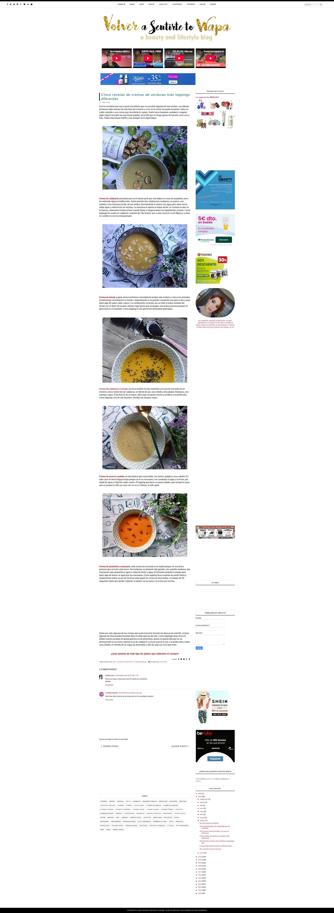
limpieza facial (135, 817)
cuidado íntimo (167, 809)
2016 (200, 875)
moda (176, 817)
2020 (200, 863)
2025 (200, 794)
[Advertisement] (144, 607)
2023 (200, 797)
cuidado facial (139, 809)
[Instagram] (17, 4)
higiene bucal (179, 813)
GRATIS (151, 4)
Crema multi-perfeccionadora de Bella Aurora (216, 846)
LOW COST (163, 4)
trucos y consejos (157, 825)
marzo (202, 818)
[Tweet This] (181, 659)
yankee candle (118, 830)
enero (202, 853)
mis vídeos (168, 817)
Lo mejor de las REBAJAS (207, 97)
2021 (200, 860)
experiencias (129, 813)
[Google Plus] (21, 4)
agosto (202, 802)
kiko (117, 817)
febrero (202, 821)
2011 (200, 890)
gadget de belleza (154, 813)
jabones (111, 817)
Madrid (112, 801)
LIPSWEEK (191, 4)
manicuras (157, 817)
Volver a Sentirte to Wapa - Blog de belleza (161, 910)
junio (202, 808)
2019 (200, 866)
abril (201, 814)
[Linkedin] (28, 4)
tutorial (170, 825)
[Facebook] (7, 4)
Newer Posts (110, 746)
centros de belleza (107, 805)
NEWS (132, 4)
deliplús (179, 809)
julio (201, 805)
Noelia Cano (109, 675)
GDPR (141, 4)
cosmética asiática (153, 805)
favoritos (140, 813)
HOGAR (202, 4)
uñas (102, 830)
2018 (200, 869)
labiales (125, 817)
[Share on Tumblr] (189, 659)
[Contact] (31, 4)
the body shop (117, 825)
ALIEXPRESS (177, 4)
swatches (179, 821)
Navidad (120, 801)
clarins (121, 805)
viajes (108, 830)
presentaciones (129, 821)
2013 (200, 884)
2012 (200, 887)
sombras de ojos (160, 821)
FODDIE (213, 4)
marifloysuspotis (111, 693)
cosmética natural (170, 805)
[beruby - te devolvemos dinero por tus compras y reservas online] (215, 762)
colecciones (139, 805)
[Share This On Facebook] (179, 659)
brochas (182, 801)
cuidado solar (153, 809)
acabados (137, 801)
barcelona (163, 801)
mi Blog (202, 779)
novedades (104, 821)
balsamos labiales (150, 801)
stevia (171, 821)
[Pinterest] (14, 4)
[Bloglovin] (24, 4)
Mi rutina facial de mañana (209, 823)
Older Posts (179, 746)
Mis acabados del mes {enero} (210, 849)
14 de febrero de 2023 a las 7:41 (126, 675)
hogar (102, 817)
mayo (202, 811)
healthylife (167, 813)
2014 (200, 881)
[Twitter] (11, 4)
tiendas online (131, 825)
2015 (200, 878)
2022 (200, 857)
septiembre (204, 799)
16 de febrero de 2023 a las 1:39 (130, 693)
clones (129, 805)
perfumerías (116, 821)
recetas (163, 662)
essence (119, 813)
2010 (200, 893)
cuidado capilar (106, 809)
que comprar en (144, 821)
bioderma (173, 801)
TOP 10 (128, 801)
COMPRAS (103, 801)
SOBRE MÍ (121, 4)
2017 (200, 872)
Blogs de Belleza (221, 779)
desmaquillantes (107, 813)
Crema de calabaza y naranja (113, 389)
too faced (143, 825)
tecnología (104, 825)
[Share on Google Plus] (187, 659)
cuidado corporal (122, 809)
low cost (147, 817)
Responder (109, 685)
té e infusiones (182, 825)
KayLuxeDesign (200, 910)
